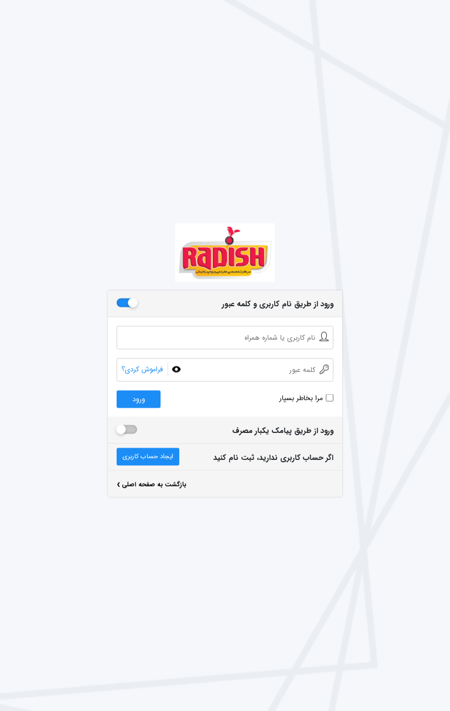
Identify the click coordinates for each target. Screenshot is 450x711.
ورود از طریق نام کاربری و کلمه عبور (277, 304)
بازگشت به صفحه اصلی (151, 486)
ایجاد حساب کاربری (147, 457)
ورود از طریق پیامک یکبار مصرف (282, 431)
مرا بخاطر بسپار (301, 398)
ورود (138, 399)
